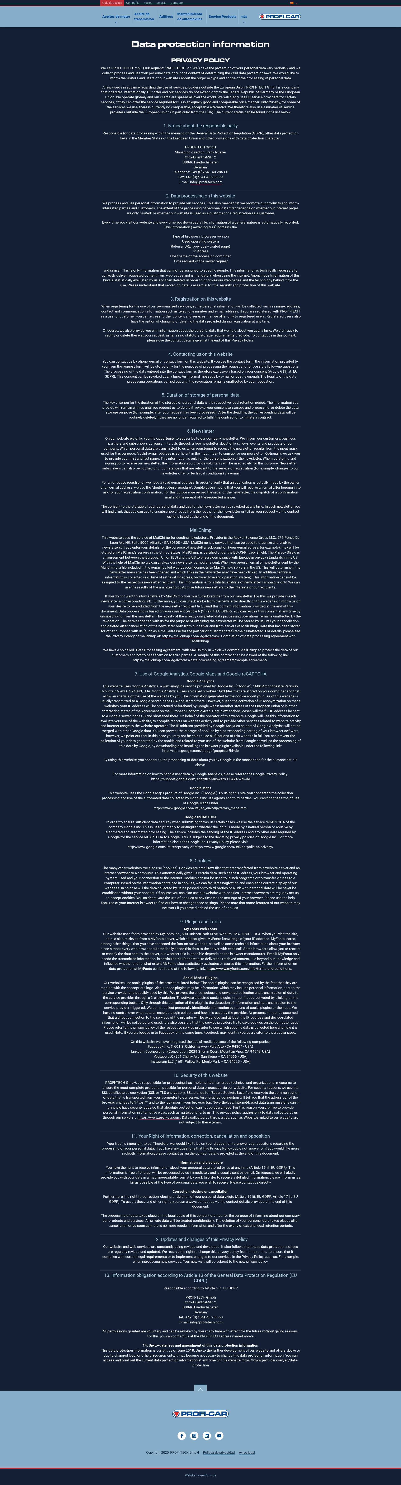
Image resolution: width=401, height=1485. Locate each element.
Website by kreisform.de (200, 1475)
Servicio (161, 2)
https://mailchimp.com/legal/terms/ (190, 636)
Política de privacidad (219, 1453)
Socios (148, 2)
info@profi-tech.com (206, 182)
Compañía (133, 2)
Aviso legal (247, 1453)
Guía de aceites (112, 2)
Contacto (177, 2)
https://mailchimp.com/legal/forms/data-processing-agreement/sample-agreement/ (200, 660)
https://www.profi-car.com (159, 1117)
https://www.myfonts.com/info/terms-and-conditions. (249, 968)
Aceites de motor (116, 16)
